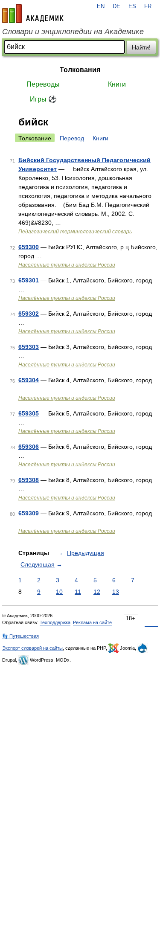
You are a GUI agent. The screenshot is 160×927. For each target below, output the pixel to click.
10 (59, 591)
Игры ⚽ (43, 99)
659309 (28, 513)
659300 (28, 247)
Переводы (43, 84)
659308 (28, 480)
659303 (28, 346)
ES (132, 6)
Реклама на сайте (92, 622)
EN (101, 6)
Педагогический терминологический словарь (75, 232)
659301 (28, 280)
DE (116, 6)
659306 (28, 446)
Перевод (72, 138)
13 (115, 591)
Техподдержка (55, 622)
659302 (28, 313)
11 (78, 591)
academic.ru (33, 13)
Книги (117, 84)
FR (147, 6)
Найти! (141, 47)
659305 (28, 413)
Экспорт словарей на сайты (32, 648)
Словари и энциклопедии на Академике (73, 31)
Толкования (80, 69)
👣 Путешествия (20, 636)
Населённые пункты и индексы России (66, 265)
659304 (28, 380)
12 (96, 591)
